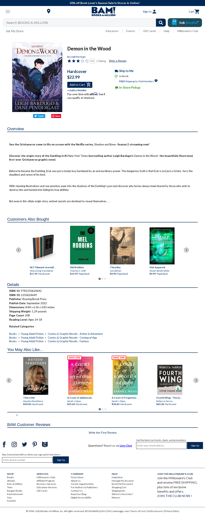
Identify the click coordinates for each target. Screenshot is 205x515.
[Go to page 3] (105, 279)
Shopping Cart (119, 487)
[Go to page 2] (102, 279)
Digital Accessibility (81, 497)
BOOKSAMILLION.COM (98, 511)
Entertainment (15, 494)
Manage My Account (123, 480)
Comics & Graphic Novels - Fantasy (68, 341)
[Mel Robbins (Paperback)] (82, 245)
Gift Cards (149, 31)
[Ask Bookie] (185, 22)
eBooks (11, 480)
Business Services (46, 483)
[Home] (102, 11)
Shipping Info (118, 490)
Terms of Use (138, 511)
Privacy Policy (172, 511)
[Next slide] (186, 250)
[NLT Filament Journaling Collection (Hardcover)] (43, 247)
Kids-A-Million (14, 483)
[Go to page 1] (99, 279)
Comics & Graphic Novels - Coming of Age (72, 337)
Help (167, 31)
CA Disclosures (155, 511)
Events (130, 31)
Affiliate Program (46, 480)
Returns (116, 497)
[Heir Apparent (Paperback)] (162, 245)
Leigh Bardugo (77, 56)
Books (13, 333)
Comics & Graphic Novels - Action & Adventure (75, 333)
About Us (76, 480)
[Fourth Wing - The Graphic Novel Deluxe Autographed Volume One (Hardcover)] (169, 380)
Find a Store (77, 477)
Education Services (47, 487)
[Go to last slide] (18, 250)
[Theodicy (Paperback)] (122, 245)
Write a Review (117, 60)
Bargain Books (14, 490)
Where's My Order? (122, 494)
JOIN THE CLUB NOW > (174, 496)
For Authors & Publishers (84, 487)
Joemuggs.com (121, 511)
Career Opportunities (82, 483)
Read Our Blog (78, 494)
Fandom (11, 500)
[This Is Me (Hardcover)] (35, 376)
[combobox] (87, 22)
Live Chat (126, 445)
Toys (9, 497)
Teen (9, 487)
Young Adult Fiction (32, 333)
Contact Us (77, 490)
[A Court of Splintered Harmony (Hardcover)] (80, 376)
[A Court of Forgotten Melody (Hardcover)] (125, 376)
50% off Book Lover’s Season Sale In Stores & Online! (105, 3)
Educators (112, 31)
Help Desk (117, 477)
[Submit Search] (161, 23)
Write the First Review (103, 432)
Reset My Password (122, 483)
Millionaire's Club (187, 31)
